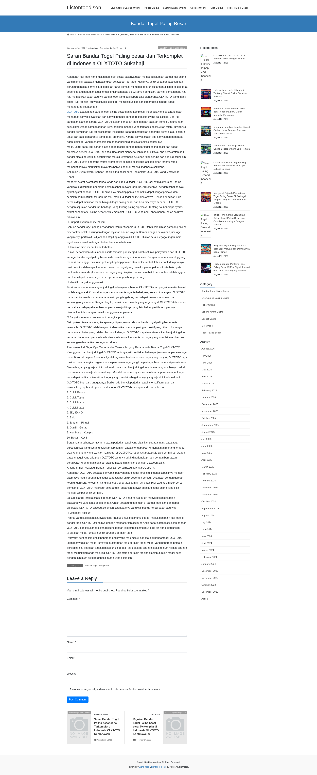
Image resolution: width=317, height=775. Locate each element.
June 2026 (206, 362)
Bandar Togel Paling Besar (172, 48)
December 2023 (209, 570)
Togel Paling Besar (211, 332)
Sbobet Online (208, 318)
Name (71, 642)
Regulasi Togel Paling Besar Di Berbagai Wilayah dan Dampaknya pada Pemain (231, 248)
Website (71, 673)
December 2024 (209, 487)
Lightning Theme (158, 767)
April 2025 (206, 460)
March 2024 (207, 550)
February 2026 (209, 390)
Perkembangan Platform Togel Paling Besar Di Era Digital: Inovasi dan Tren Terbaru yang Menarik (231, 267)
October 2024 (208, 501)
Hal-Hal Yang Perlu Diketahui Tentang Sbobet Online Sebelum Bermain (230, 93)
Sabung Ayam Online (212, 311)
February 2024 (209, 557)
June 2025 (206, 446)
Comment (73, 598)
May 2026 (206, 369)
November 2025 (209, 411)
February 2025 (209, 473)
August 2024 (208, 515)
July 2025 (206, 439)
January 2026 (208, 397)
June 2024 (206, 529)
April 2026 (206, 376)
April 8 (204, 598)
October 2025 (208, 418)
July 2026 (206, 355)
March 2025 (207, 466)
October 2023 (208, 585)
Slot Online (207, 325)
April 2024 (206, 543)
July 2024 (206, 522)
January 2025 (208, 480)
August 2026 (208, 348)
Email (71, 658)
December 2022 (209, 591)
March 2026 (207, 383)
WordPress (144, 767)
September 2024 (210, 508)
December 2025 (209, 404)
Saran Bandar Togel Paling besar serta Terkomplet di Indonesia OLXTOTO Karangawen (107, 726)
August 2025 (208, 432)
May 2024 (206, 536)
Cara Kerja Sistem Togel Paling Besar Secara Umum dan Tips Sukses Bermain (229, 165)
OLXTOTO (73, 111)
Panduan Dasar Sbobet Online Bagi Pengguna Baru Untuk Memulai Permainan (229, 111)
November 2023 (209, 578)
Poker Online (208, 304)
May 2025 (206, 453)
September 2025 (210, 425)
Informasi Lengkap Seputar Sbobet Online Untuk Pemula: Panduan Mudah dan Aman (231, 130)
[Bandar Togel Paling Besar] (79, 718)
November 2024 (209, 494)
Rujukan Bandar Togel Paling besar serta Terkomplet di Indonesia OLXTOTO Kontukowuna (146, 726)
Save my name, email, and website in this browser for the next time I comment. (115, 689)
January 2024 (208, 564)
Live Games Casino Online (215, 298)
